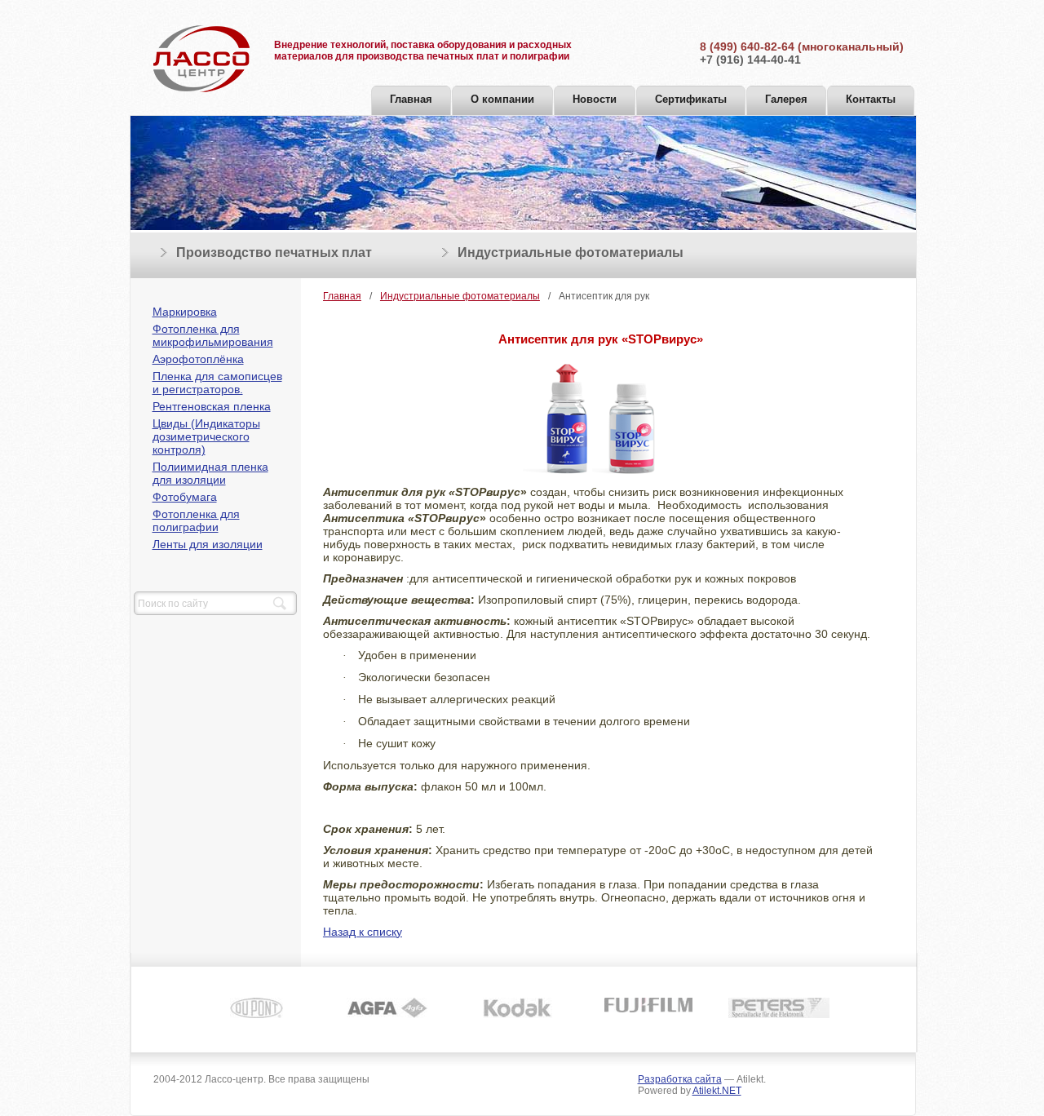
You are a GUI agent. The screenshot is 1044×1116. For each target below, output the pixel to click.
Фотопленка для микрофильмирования (213, 335)
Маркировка (185, 311)
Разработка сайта (680, 1079)
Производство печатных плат (274, 252)
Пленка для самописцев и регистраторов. (217, 383)
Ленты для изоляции (208, 544)
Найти (279, 603)
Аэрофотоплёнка (198, 358)
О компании (502, 99)
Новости (595, 99)
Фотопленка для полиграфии (196, 520)
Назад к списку (362, 931)
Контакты (871, 99)
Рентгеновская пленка (212, 406)
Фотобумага (185, 496)
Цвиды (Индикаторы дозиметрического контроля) (206, 436)
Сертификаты (691, 99)
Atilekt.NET (716, 1090)
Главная (411, 99)
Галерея (786, 99)
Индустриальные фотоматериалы (570, 252)
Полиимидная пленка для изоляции (210, 473)
